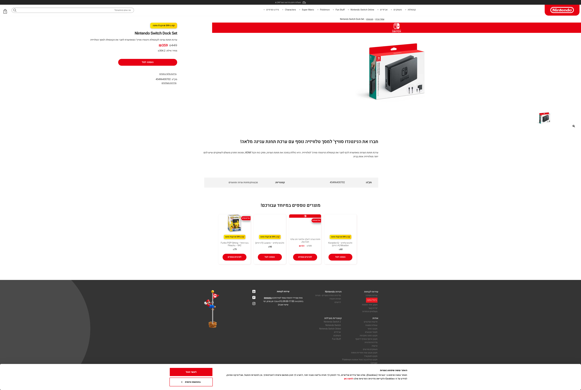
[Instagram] (253, 303)
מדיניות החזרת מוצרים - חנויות (328, 295)
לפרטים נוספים (305, 257)
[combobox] (72, 10)
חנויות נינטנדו (335, 298)
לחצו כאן (348, 378)
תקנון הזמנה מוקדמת (368, 335)
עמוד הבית (379, 19)
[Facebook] (253, 297)
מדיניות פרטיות (371, 342)
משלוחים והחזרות (369, 311)
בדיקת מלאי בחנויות (167, 74)
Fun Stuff (336, 339)
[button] (573, 126)
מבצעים (369, 19)
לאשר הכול (191, 372)
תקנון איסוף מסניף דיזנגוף (366, 339)
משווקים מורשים (370, 349)
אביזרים (337, 332)
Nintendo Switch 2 (332, 321)
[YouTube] (253, 291)
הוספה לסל (148, 62)
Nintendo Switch (333, 325)
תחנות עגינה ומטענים (239, 182)
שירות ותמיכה (371, 295)
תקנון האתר (372, 328)
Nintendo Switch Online (330, 328)
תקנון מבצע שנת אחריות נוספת (364, 352)
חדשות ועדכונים (370, 321)
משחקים (337, 335)
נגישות (374, 345)
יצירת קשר (372, 308)
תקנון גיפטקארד (370, 356)
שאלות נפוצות (371, 325)
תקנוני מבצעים (371, 332)
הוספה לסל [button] (340, 257)
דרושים (338, 302)
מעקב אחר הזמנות (369, 304)
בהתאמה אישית (193, 382)
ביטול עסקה (372, 300)
